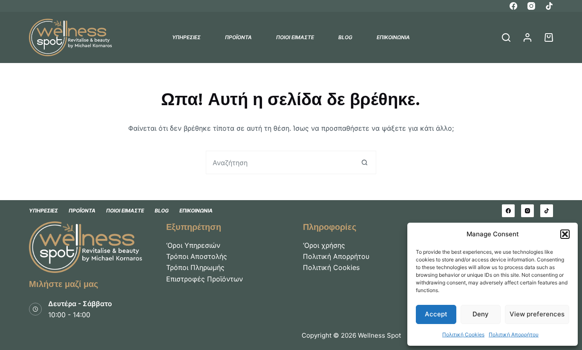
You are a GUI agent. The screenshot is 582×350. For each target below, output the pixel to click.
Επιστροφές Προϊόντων (204, 279)
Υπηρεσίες (186, 37)
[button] (565, 234)
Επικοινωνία (393, 37)
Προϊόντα (238, 37)
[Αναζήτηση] (506, 37)
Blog (345, 37)
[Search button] (364, 162)
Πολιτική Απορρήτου (514, 334)
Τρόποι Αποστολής (196, 256)
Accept (436, 314)
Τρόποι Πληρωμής (195, 267)
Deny (481, 314)
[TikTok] (549, 6)
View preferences (537, 314)
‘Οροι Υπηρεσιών (193, 245)
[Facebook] (513, 6)
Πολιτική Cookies (463, 334)
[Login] (527, 37)
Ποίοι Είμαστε (295, 37)
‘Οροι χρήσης (324, 245)
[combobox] (279, 162)
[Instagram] (531, 6)
